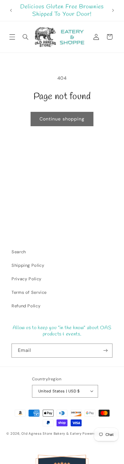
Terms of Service (29, 292)
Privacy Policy (27, 279)
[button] (12, 36)
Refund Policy (26, 306)
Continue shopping (62, 119)
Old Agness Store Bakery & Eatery (51, 434)
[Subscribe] (105, 351)
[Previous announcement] (11, 10)
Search (19, 252)
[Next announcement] (113, 10)
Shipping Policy (28, 265)
